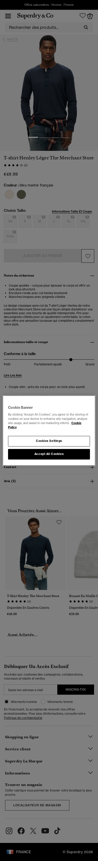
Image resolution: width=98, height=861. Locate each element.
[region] (49, 430)
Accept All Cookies (49, 454)
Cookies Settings (49, 441)
